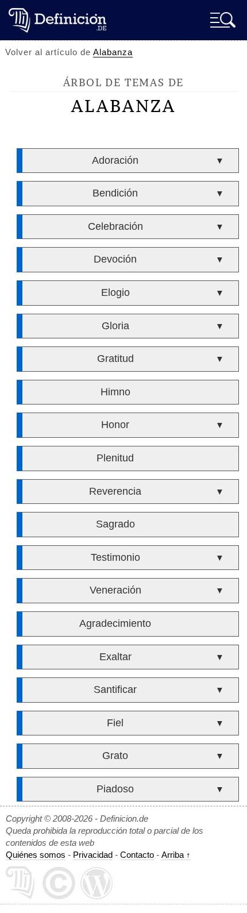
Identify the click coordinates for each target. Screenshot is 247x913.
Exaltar (115, 656)
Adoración (115, 160)
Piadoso (115, 789)
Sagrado (115, 524)
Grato (115, 755)
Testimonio (115, 557)
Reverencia (115, 491)
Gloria (115, 326)
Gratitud (115, 358)
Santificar (115, 689)
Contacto (137, 855)
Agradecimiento (115, 623)
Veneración (115, 590)
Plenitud (115, 458)
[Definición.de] (57, 20)
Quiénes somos (35, 855)
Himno (115, 392)
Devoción (115, 259)
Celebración (115, 226)
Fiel (115, 723)
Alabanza (113, 52)
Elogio (115, 292)
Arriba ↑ (176, 855)
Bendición (115, 193)
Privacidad (93, 855)
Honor (115, 424)
